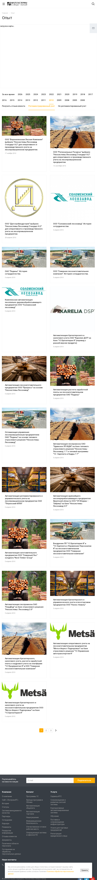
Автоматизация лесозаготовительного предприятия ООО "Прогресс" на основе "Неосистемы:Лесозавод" (24, 387)
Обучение (55, 816)
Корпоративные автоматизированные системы (60, 810)
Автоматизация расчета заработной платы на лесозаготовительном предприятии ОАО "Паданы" (70, 392)
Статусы (5, 807)
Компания (6, 792)
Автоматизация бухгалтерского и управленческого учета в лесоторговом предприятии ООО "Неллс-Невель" (71, 602)
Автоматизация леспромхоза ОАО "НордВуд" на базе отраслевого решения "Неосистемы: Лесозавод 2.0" (24, 607)
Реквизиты (6, 827)
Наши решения (32, 817)
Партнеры (6, 816)
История (5, 803)
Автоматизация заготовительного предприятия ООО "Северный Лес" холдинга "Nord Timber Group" (21, 555)
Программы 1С (32, 796)
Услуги (54, 792)
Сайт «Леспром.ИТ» (10, 800)
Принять (84, 870)
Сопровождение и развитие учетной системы (58, 802)
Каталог (30, 792)
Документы (7, 840)
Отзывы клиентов (9, 836)
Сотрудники (7, 820)
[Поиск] (93, 4)
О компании (7, 796)
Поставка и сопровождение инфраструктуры (58, 822)
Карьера (5, 823)
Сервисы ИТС (56, 796)
